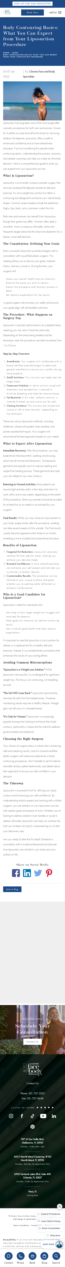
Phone (20, 1262)
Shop (44, 1262)
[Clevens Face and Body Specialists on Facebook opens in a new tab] (22, 1116)
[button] (60, 12)
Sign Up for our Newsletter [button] (32, 3)
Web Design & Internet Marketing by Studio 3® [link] (32, 1219)
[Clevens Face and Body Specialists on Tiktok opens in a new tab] (32, 1116)
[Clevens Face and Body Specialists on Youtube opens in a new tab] (43, 1116)
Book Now (32, 12)
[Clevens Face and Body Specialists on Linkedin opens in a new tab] (54, 1116)
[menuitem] (11, 1116)
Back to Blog (12, 889)
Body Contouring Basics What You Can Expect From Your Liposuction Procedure (30, 56)
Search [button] (56, 1262)
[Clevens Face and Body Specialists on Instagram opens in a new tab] (11, 1116)
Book (32, 1262)
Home (6, 53)
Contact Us (33, 1041)
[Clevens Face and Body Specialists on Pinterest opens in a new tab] (32, 1127)
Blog (15, 53)
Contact (8, 1262)
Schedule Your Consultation (32, 1026)
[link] (33, 1093)
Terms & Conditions (21, 1225)
